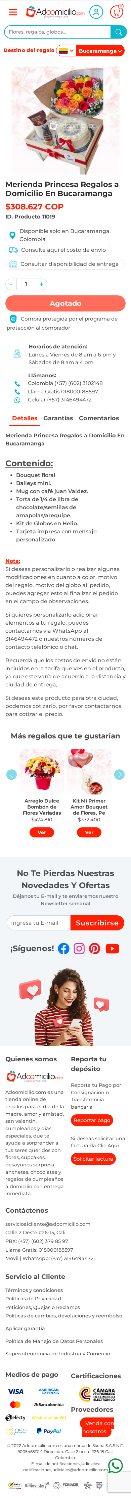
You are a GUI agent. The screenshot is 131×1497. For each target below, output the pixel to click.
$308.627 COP (34, 206)
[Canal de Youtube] (112, 948)
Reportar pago (92, 1120)
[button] (11, 284)
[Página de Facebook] (64, 948)
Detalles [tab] (24, 418)
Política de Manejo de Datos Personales (54, 1341)
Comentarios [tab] (99, 418)
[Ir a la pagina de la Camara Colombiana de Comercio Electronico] (97, 1393)
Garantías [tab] (58, 418)
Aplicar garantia (25, 1328)
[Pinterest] (94, 948)
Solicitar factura (93, 1159)
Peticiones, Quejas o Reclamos (42, 1307)
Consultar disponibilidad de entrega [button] (69, 264)
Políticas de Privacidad (33, 1299)
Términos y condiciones (34, 1290)
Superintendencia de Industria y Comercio (57, 1354)
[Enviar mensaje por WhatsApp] (115, 1465)
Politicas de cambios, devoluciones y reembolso (63, 1316)
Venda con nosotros (98, 1427)
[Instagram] (79, 948)
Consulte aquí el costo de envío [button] (63, 250)
